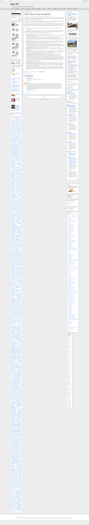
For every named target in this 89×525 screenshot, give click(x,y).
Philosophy (13, 396)
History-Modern (18, 287)
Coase (19, 189)
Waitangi (75, 8)
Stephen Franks (70, 311)
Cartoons (13, 173)
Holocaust (20, 291)
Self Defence (17, 446)
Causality (19, 175)
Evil (12, 241)
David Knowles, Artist (71, 246)
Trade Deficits (13, 485)
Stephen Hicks (14, 463)
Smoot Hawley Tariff (18, 454)
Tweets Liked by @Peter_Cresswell (70, 88)
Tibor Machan (70, 324)
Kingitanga (16, 326)
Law (15, 328)
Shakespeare (13, 448)
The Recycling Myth (16, 477)
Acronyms (17, 127)
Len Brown (16, 330)
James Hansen (13, 307)
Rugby (15, 439)
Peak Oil (12, 390)
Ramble (19, 422)
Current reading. (18, 68)
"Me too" (17, 119)
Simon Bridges (19, 451)
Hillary (16, 285)
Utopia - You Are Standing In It (72, 327)
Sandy (12, 443)
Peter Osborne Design (71, 302)
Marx (15, 350)
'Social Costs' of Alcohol (15, 117)
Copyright (12, 196)
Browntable (13, 162)
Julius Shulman (13, 322)
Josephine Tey (15, 320)
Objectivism (13, 381)
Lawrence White (13, 329)
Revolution (12, 429)
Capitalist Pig (69, 234)
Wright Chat (69, 330)
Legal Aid (12, 330)
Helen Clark (18, 281)
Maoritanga (13, 345)
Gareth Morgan (13, 260)
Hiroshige (19, 285)
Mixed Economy (13, 362)
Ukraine (17, 491)
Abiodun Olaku (13, 126)
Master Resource (70, 285)
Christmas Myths (18, 182)
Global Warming (16, 268)
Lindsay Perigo (13, 336)
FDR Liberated (70, 257)
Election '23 (15, 228)
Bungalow (19, 165)
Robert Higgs (19, 433)
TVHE (68, 325)
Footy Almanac (70, 258)
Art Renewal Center (70, 221)
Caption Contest (18, 171)
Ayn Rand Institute (70, 226)
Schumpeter (19, 444)
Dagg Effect (14, 202)
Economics (28, 8)
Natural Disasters (16, 371)
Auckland (13, 144)
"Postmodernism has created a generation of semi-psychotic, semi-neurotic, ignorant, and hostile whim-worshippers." (15, 37)
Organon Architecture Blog (71, 300)
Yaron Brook (19, 509)
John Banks (19, 313)
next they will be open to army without (72, 57)
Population (12, 409)
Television (20, 474)
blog (13, 156)
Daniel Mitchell (13, 204)
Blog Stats (19, 156)
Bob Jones (13, 157)
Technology (19, 473)
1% (20, 123)
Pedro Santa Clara (17, 390)
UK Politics (14, 491)
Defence (16, 210)
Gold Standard (18, 269)
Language (12, 328)
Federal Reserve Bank (16, 246)
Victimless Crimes (18, 498)
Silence (20, 449)
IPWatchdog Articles (72, 157)
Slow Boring (71, 101)
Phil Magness (17, 393)
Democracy (19, 212)
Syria (18, 470)
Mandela (12, 344)
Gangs (20, 259)
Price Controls (19, 412)
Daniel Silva (17, 204)
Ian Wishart (16, 296)
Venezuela (12, 498)
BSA (17, 163)
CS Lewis (16, 199)
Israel (12, 305)
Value (18, 497)
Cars (20, 172)
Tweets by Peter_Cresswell (72, 82)
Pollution (20, 408)
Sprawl (17, 458)
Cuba (18, 199)
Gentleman (16, 263)
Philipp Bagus (16, 394)
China (18, 178)
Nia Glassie (18, 374)
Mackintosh (19, 340)
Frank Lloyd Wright (15, 254)
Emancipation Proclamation (16, 231)
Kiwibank (19, 326)
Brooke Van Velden (18, 161)
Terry (68, 64)
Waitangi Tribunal (14, 502)
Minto (20, 361)
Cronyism (12, 199)
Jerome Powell (18, 310)
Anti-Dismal (69, 218)
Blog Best (16, 156)
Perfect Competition (17, 391)
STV (11, 466)
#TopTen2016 (18, 123)
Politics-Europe (14, 402)
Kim (15, 325)
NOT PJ (16, 378)
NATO (12, 371)
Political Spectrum (14, 399)
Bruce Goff (17, 162)
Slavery (16, 452)
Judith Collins (13, 321)
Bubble (19, 163)
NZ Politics (16, 379)
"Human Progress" (13, 119)
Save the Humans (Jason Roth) (72, 319)
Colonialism (19, 190)
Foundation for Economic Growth (72, 260)
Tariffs (20, 471)
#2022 (12, 120)
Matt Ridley (16, 352)
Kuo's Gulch (69, 273)
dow (15, 219)
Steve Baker (19, 463)
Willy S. (15, 508)
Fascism (18, 244)
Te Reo (12, 473)
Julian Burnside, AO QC (71, 270)
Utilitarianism (13, 496)
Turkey (18, 490)
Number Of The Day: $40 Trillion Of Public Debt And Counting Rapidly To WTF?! (72, 154)
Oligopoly (12, 383)
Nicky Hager (13, 376)
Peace (20, 389)
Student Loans (19, 465)
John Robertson (17, 316)
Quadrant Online (70, 303)
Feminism (12, 247)
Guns (20, 276)
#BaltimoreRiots (19, 120)
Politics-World (13, 408)
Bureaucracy (13, 166)
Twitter (12, 491)
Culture (12, 201)
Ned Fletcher (13, 372)
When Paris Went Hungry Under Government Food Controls (72, 94)
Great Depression (18, 272)
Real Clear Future (70, 305)
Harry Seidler (18, 279)
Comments (70, 204)
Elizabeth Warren (15, 230)
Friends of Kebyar (70, 261)
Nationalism (19, 370)
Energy (19, 233)
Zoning (12, 511)
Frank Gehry (19, 253)
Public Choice (18, 417)
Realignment (13, 423)
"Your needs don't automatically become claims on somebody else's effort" (16, 79)
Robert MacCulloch (14, 434)
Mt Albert (15, 366)
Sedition (14, 446)
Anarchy (19, 134)
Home (44, 96)
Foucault (12, 252)
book (27, 73)
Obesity (12, 380)
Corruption (16, 196)
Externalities (13, 243)
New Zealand (13, 374)
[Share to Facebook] (42, 71)
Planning (12, 397)
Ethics (33, 8)
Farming (15, 244)
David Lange (16, 208)
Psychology (13, 417)
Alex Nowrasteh (16, 132)
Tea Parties (15, 473)
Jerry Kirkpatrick (18, 311)
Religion (15, 425)
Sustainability (13, 469)
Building (12, 165)
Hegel (15, 281)
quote (20, 420)
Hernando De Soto (18, 284)
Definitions (16, 211)
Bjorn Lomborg (16, 155)
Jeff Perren (19, 309)
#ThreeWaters (13, 123)
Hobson (12, 290)
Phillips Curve (18, 395)
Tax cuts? (15, 472)
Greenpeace (19, 274)
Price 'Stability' (13, 412)
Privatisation (13, 414)
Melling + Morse (18, 354)
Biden (14, 154)
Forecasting (13, 250)
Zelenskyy (16, 510)
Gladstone (19, 266)
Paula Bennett (16, 389)
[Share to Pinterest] (43, 71)
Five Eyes (18, 249)
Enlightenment (13, 234)
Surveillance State (16, 468)
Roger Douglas (16, 436)
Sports (14, 458)
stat (11, 460)
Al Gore (17, 130)
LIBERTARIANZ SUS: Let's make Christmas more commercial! (15, 82)
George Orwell (16, 264)
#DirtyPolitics (13, 122)
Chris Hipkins (17, 180)
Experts (20, 242)
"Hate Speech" (18, 118)
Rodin (16, 435)
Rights (14, 431)
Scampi (16, 444)
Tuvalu (20, 490)
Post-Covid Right (18, 409)
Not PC (15, 4)
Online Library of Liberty (71, 295)
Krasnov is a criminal (17, 25)
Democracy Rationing (14, 213)
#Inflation (54, 8)
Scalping (14, 444)
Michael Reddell (18, 358)
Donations (15, 218)
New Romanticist (70, 290)
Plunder (15, 397)
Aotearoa (12, 138)
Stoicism (16, 465)
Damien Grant (19, 203)
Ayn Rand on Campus (71, 229)
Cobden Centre (70, 243)
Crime (20, 198)
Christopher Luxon (14, 184)
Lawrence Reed (18, 328)
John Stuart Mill (16, 317)
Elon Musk (19, 230)
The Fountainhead (14, 476)
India (16, 298)
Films (29, 73)
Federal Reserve (14, 245)
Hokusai (20, 290)
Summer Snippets (14, 467)
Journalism (19, 320)
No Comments (14, 27)
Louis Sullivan (18, 338)
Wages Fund (13, 501)
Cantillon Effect (15, 170)
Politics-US (19, 406)
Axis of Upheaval (13, 146)
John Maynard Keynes (16, 315)
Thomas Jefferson (18, 479)
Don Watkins (16, 217)
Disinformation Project (14, 215)
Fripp (18, 258)
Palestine (16, 386)
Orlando (20, 385)
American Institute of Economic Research (72, 105)
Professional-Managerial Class (16, 415)
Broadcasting (13, 160)
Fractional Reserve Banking (16, 253)
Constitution (13, 195)
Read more (16, 27)
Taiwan (20, 470)
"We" (20, 119)
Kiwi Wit (69, 272)
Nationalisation (13, 370)
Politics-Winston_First (14, 407)
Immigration (19, 297)
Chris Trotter (18, 181)
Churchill (19, 184)
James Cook (19, 306)
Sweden (12, 470)
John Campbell (13, 314)
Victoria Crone (17, 499)
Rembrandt (19, 425)
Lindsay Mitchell (18, 335)
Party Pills (19, 387)
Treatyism (16, 487)
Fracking (16, 252)
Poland (12, 398)
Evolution (14, 241)
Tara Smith (17, 471)
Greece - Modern (18, 273)
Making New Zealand (71, 281)
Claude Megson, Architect (71, 240)
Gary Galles (17, 260)
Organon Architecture (14, 385)
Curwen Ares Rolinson (17, 201)
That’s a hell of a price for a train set (18, 94)
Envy (12, 237)
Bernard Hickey (13, 152)
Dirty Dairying (19, 214)
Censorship (13, 176)
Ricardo (16, 429)
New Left (19, 373)
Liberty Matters (70, 275)
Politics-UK (13, 406)
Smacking (12, 453)
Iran (16, 303)
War (18, 503)
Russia (15, 441)
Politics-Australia (18, 401)
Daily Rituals (17, 202)
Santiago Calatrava (16, 443)
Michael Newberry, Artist (71, 287)
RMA (64, 8)
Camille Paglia (13, 169)
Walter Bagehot (19, 502)
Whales (12, 506)
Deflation (19, 211)
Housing (49, 8)
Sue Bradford (18, 466)
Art (12, 8)
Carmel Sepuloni (16, 172)
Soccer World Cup (14, 455)
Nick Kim (15, 375)
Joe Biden (15, 312)
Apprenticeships (16, 138)
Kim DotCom (18, 325)
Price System (13, 413)
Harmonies (16, 278)
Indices (20, 298)
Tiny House (13, 483)
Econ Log (69, 252)
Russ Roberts (15, 440)
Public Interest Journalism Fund (16, 418)
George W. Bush (15, 266)
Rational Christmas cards (18, 73)
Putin (12, 419)
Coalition (16, 189)
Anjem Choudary (16, 135)
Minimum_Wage (13, 361)
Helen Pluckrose (14, 282)
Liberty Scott (15, 334)
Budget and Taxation (16, 164)
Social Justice (19, 455)
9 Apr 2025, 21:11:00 (30, 90)
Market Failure (13, 348)
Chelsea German (13, 178)
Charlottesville (13, 177)
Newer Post (26, 96)
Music (12, 368)
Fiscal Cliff (15, 249)
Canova (12, 170)
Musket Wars (16, 368)
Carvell (17, 173)
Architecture (17, 8)
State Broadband (15, 460)
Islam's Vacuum (18, 304)
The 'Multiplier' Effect (18, 475)
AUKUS (14, 145)
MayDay (20, 353)
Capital (19, 170)
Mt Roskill (19, 366)
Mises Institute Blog (70, 288)
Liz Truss (12, 337)
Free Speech (39, 8)
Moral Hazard (17, 365)
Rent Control (19, 426)
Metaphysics (13, 356)
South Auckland (18, 456)
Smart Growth (18, 453)
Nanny (20, 369)
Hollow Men (14, 291)
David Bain (16, 205)
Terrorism (12, 475)
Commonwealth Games (17, 193)
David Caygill (16, 206)
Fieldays (15, 247)
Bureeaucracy (19, 166)
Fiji (17, 247)
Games (12, 259)
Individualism (13, 299)
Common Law (16, 192)
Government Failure (17, 30)
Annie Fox (19, 136)
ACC (14, 127)
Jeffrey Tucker (13, 310)
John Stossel (69, 266)
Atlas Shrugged (18, 142)
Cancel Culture (18, 169)
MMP (18, 362)
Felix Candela (19, 246)
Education (16, 226)
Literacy (17, 336)
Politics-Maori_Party (14, 404)
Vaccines (17, 496)
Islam (15, 304)
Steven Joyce (18, 464)
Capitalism (13, 171)
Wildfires (17, 507)
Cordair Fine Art (70, 245)
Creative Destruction (14, 198)
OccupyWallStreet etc (18, 382)
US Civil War (16, 495)
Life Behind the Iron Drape (71, 278)
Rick (68, 67)
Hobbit (20, 289)
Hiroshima (12, 286)
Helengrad (19, 282)
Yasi (11, 510)
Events (20, 240)
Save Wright (69, 308)
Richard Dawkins (16, 430)
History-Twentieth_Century (14, 289)
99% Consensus (18, 125)
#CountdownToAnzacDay (15, 121)
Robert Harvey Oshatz (17, 432)
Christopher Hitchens (16, 183)
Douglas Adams (13, 219)
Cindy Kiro (13, 185)
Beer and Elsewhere (16, 149)
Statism (20, 460)
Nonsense (16, 377)
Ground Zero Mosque (15, 276)
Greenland (15, 274)
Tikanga (15, 481)
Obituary (15, 380)
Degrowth (12, 212)
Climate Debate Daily (71, 242)
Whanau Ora (15, 506)
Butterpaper (69, 232)
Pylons (15, 419)
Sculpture (16, 445)
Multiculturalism (16, 367)
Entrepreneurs (13, 236)
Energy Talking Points (71, 255)
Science (12, 445)
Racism (60, 8)
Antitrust (14, 137)
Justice (20, 322)
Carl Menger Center (70, 235)
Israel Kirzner (16, 305)
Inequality (13, 300)
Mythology (12, 369)
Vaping (20, 497)
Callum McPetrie (19, 168)
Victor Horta (13, 499)
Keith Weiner (17, 324)
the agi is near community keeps (72, 75)
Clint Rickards (18, 188)
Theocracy (12, 478)
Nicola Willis (17, 376)
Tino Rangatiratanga (18, 482)
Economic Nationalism (16, 222)
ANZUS (20, 137)
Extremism (17, 243)
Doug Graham (19, 218)
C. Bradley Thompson (14, 167)
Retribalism (19, 428)
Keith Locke (13, 324)
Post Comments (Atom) (46, 99)
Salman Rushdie (14, 442)
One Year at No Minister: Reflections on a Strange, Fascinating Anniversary (72, 143)
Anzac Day (17, 137)
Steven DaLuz (13, 464)
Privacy (20, 413)
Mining (18, 361)
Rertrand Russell (15, 427)
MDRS (15, 354)
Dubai (17, 220)
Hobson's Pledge (15, 290)
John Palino (13, 316)
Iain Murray (12, 296)
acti (18, 127)
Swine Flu (15, 470)
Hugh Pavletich (18, 293)
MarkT (28, 82)
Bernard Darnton (18, 151)
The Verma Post (70, 322)
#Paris (20, 122)
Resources (15, 428)
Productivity (19, 414)
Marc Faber (16, 345)
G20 (20, 258)
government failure (70, 61)
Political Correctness (17, 398)
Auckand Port (18, 143)
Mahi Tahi (19, 342)
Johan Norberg (19, 312)
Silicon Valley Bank (14, 450)
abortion (17, 126)
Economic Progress (16, 223)
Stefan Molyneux (16, 461)
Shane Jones (17, 448)
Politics (20, 399)
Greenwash (13, 275)
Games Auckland (16, 259)
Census (17, 176)
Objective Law (19, 380)
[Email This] (39, 71)
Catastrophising (13, 175)
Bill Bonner (17, 154)
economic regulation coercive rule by (72, 71)
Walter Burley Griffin (14, 503)
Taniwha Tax (13, 471)
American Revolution (14, 134)
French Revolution (14, 258)
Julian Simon (19, 321)
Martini (17, 349)
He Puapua (16, 280)
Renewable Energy (14, 426)
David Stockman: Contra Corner (72, 248)
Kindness (12, 326)
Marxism (17, 350)
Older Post (62, 96)
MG (15, 356)
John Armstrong (13, 313)
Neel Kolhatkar (17, 372)
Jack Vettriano (15, 306)
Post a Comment (28, 92)
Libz (19, 334)
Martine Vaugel (13, 349)
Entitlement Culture (18, 235)
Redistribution (19, 423)
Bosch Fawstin (18, 158)
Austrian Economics (18, 145)
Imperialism (12, 298)
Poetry (20, 397)
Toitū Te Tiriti (16, 483)
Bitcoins (12, 155)
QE (16, 419)
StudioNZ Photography (71, 316)
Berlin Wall (13, 151)
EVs (17, 241)
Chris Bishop (17, 179)
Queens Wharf (16, 420)
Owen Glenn (13, 386)
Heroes (12, 285)
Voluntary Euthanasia (17, 500)
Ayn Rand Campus (70, 224)
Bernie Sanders (18, 152)
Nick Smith (19, 375)
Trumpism (12, 490)
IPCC (13, 303)
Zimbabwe (19, 510)
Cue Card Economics (16, 200)
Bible (12, 154)
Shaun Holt (14, 449)
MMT (20, 362)
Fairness (20, 243)
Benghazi (16, 150)
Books (22, 8)
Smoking (12, 454)
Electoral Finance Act (14, 229)
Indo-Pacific (19, 299)
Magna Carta (13, 342)
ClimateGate (13, 188)
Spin (12, 457)
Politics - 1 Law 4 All (13, 400)
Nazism (20, 371)
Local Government (17, 337)
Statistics (12, 461)
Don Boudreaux (16, 216)
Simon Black (15, 451)
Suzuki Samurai (18, 469)
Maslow (20, 350)
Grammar (15, 271)
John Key (17, 314)
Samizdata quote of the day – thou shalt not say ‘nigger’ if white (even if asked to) (73, 134)
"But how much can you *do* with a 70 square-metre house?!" (72, 14)
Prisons (17, 413)
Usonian (20, 495)
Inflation (16, 300)
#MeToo (17, 122)
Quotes (13, 421)
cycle (12, 202)
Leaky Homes (18, 329)
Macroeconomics (13, 341)
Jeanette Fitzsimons (14, 309)
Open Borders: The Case (71, 297)
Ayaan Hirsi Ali (19, 146)
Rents (12, 427)
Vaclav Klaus (15, 497)
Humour (19, 295)
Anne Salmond (15, 136)
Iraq (18, 303)
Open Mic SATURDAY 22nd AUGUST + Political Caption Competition (72, 117)
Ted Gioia (13, 474)
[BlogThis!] (40, 71)
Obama (20, 379)
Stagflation (12, 459)
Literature (20, 336)
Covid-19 (16, 197)
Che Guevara (18, 177)
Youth (13, 510)
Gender (16, 262)
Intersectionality (13, 302)
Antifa (12, 137)
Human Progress (14, 294)
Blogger (72, 517)
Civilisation (17, 185)
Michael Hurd (16, 357)
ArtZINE (69, 223)
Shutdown (17, 449)
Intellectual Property (16, 301)
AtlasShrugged (13, 143)
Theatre (20, 477)
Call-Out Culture (13, 168)
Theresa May (16, 478)
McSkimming (12, 354)
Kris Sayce (16, 327)
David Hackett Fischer (16, 207)
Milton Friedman (16, 360)
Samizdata (70, 132)
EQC (18, 237)
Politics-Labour (18, 403)
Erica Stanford (16, 238)
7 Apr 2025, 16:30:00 (30, 80)
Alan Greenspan (16, 131)
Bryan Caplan (15, 163)
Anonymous (69, 60)
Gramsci (18, 271)
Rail (16, 422)
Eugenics (16, 240)
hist (14, 286)
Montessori (13, 364)
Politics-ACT (18, 400)
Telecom (16, 474)
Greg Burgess (18, 275)
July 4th (17, 322)
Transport (16, 486)
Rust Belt (18, 441)
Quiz (18, 420)
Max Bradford (16, 353)
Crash (20, 197)
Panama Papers (15, 387)
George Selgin (17, 265)
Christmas (12, 182)
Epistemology (15, 237)
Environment (18, 236)
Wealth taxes (13, 103)
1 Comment (17, 31)
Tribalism (19, 487)
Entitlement (13, 235)
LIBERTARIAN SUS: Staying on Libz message (18, 99)
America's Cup (19, 133)
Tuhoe (15, 490)
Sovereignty (69, 8)
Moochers (17, 364)
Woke (17, 508)
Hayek (12, 280)
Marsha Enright (18, 348)
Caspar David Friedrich (17, 174)
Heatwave (12, 281)
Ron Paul (12, 437)
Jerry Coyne (13, 311)
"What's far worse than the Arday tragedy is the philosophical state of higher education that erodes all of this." (15, 90)
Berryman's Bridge (14, 153)
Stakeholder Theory (18, 459)
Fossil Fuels (19, 251)
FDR (20, 244)
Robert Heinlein (13, 433)
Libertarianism (13, 333)
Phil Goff (18, 392)
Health (20, 280)
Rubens (17, 438)
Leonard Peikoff (17, 331)
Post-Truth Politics (16, 410)
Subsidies (14, 466)
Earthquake (13, 221)
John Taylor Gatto (18, 318)
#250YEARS (15, 120)
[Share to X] (41, 71)
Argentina (19, 140)
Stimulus (13, 465)
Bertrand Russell (19, 153)
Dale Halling (15, 203)
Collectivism (13, 190)
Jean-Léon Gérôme (18, 308)
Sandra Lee (19, 442)
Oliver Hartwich (16, 383)
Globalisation (13, 269)
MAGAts (19, 341)
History (44, 8)
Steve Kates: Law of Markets (72, 314)
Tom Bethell (19, 483)
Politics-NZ (19, 405)
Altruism (14, 133)
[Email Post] (38, 71)
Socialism (13, 456)
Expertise (16, 242)
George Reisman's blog (71, 263)
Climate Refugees (18, 187)
